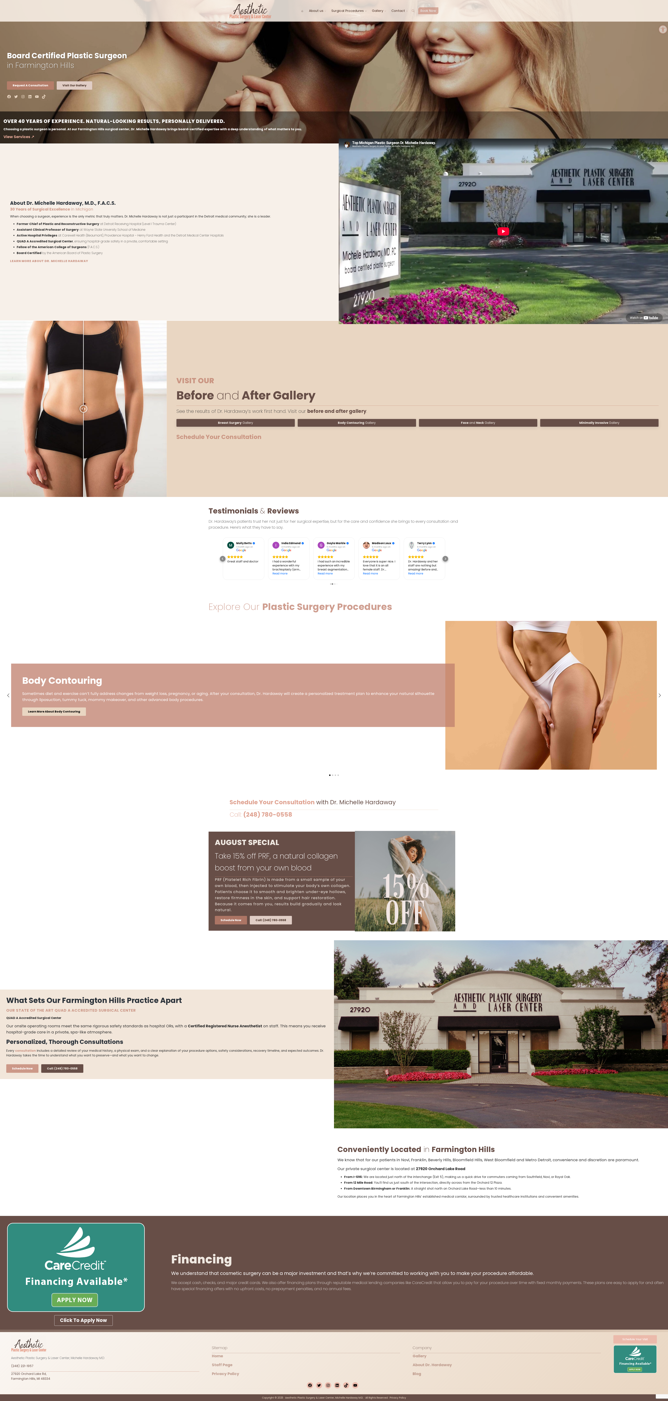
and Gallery (478, 423)
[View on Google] (230, 545)
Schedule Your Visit (635, 1339)
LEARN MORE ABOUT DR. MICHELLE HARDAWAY (49, 261)
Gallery (235, 423)
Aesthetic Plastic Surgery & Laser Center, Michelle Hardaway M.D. (324, 1397)
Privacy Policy (225, 1373)
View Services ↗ (18, 136)
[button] (663, 29)
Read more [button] (234, 573)
